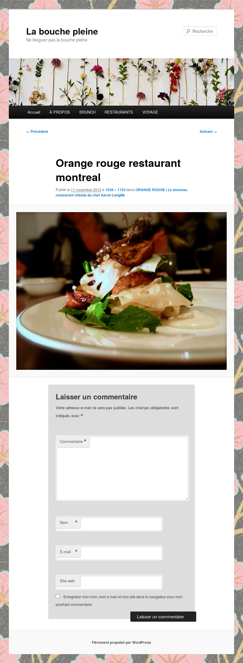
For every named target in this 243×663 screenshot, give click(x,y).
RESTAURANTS (119, 112)
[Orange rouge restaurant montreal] (121, 291)
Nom (69, 522)
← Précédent (37, 131)
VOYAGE (150, 112)
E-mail (69, 551)
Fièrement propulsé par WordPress (121, 642)
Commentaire (73, 441)
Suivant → (208, 131)
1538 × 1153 (115, 189)
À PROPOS (59, 112)
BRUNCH (87, 112)
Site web (67, 580)
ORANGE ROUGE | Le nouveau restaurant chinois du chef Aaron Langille (121, 192)
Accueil (34, 112)
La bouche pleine (62, 31)
